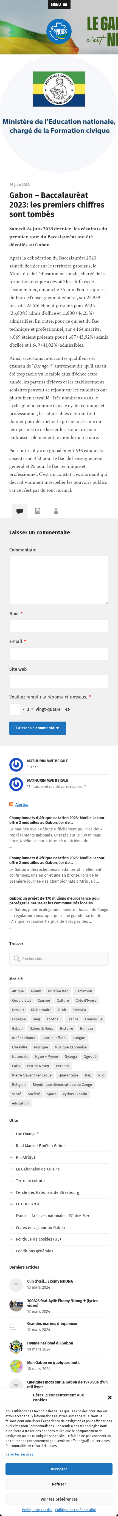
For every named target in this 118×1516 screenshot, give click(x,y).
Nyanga (71, 1056)
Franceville (94, 1019)
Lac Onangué (27, 1134)
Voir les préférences (59, 1499)
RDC (101, 1075)
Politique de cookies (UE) (38, 1239)
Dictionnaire (41, 1010)
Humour (86, 1028)
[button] (110, 1397)
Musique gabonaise (71, 1047)
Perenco (62, 1066)
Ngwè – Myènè (46, 1056)
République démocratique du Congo (62, 1085)
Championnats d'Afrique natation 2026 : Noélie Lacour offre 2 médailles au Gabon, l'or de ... (57, 820)
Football (54, 1019)
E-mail (17, 641)
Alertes (21, 804)
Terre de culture (30, 1180)
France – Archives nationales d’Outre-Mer (52, 1216)
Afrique (18, 991)
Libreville (19, 1047)
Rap (88, 1075)
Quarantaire (68, 1075)
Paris (16, 1066)
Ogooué (90, 1056)
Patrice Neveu (38, 1066)
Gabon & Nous (41, 1028)
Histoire (66, 1028)
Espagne (19, 1019)
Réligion (19, 1085)
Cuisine (44, 1000)
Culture (63, 1000)
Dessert (18, 1010)
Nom (16, 613)
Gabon (17, 1028)
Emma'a (79, 1010)
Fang (36, 1019)
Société (34, 1094)
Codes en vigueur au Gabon (40, 1227)
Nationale (20, 1056)
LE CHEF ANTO (28, 1204)
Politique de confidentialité (75, 1510)
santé (16, 1094)
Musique (41, 1047)
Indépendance (24, 1038)
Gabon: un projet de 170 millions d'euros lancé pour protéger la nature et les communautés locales (54, 900)
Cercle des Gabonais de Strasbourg (47, 1192)
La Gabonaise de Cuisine (38, 1169)
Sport (51, 1094)
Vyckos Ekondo (75, 1094)
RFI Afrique (26, 1157)
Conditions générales (34, 1251)
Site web (18, 669)
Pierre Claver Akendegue (32, 1075)
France (73, 1019)
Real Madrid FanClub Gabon (41, 1146)
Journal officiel (54, 1038)
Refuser (59, 1484)
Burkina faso (58, 991)
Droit (62, 1010)
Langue (79, 1038)
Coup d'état (21, 1000)
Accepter (59, 1469)
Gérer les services (19, 1454)
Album (36, 991)
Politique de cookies (37, 1510)
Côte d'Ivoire (86, 1000)
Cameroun (83, 991)
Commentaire (22, 550)
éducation (20, 1103)
